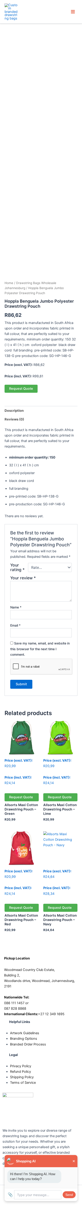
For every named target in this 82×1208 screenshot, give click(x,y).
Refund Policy (20, 1072)
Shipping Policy (22, 1077)
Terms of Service (23, 1083)
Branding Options (23, 1039)
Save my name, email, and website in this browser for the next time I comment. (40, 648)
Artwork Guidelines (24, 1033)
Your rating (17, 567)
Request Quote (21, 389)
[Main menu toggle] (72, 11)
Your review (23, 577)
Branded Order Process (28, 1044)
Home (9, 283)
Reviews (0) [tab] (14, 419)
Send (69, 1195)
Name (15, 607)
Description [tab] (14, 411)
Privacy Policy (20, 1066)
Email (15, 625)
